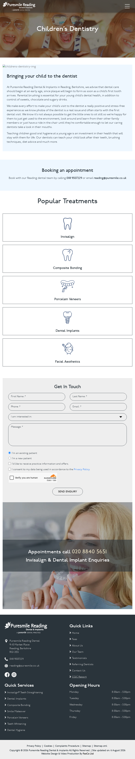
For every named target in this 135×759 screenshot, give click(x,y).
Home (75, 633)
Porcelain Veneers (17, 718)
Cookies (48, 746)
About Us (77, 646)
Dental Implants (16, 699)
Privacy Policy (81, 469)
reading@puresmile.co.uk (24, 666)
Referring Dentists (82, 664)
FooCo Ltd (88, 754)
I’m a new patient (22, 458)
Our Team (77, 652)
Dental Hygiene (16, 730)
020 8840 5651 (89, 551)
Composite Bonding (18, 705)
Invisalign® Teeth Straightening (25, 692)
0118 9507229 (16, 659)
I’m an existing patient (24, 453)
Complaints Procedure (67, 746)
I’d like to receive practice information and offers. (40, 464)
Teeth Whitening (16, 724)
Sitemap (86, 746)
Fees (74, 639)
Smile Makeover (16, 711)
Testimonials (79, 658)
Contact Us (78, 671)
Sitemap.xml (100, 746)
